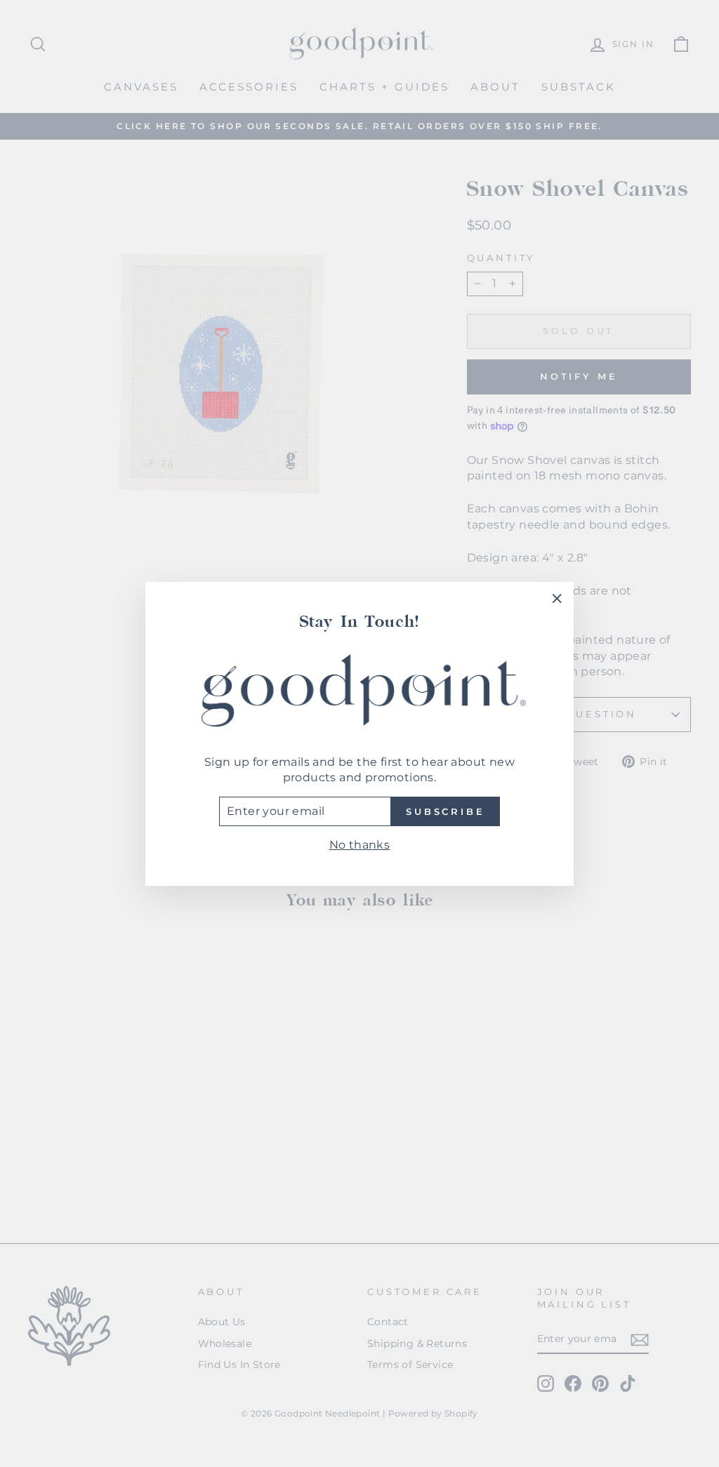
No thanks (359, 844)
